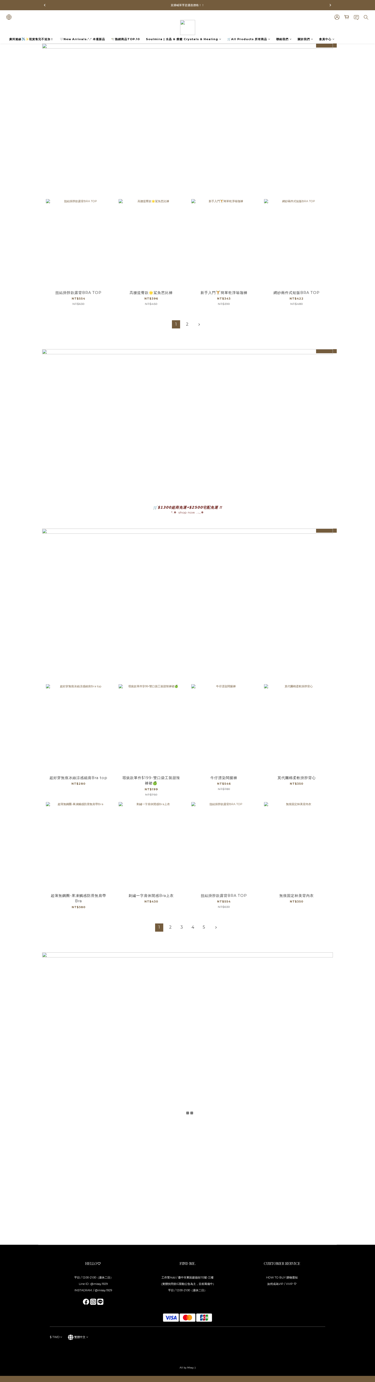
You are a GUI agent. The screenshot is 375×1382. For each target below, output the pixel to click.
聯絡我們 (282, 39)
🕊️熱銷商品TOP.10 (125, 39)
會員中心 (325, 39)
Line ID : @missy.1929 (93, 1284)
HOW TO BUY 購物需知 (282, 1277)
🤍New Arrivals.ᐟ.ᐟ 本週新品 (82, 39)
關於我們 (304, 39)
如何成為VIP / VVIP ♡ (281, 1284)
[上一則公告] (44, 5)
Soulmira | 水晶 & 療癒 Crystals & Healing (182, 39)
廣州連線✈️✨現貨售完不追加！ (31, 39)
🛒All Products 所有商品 (247, 39)
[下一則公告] (330, 5)
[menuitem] (176, 324)
